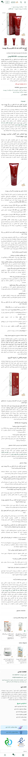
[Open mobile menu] (25, 2)
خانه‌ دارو (24, 687)
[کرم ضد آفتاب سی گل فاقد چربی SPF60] (8, 627)
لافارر (22, 95)
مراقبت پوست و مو (18, 7)
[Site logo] (14, 2)
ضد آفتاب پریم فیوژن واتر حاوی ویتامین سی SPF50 (21, 635)
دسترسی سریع (22, 703)
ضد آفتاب (10, 9)
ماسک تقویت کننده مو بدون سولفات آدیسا (9, 660)
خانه (26, 7)
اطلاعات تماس (22, 672)
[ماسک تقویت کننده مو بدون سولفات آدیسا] (8, 652)
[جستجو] (20, 2)
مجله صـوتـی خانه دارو (12, 732)
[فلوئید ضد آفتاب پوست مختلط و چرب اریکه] (20, 652)
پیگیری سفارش (7, 2)
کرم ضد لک (15, 90)
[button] (25, 24)
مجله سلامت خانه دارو (11, 727)
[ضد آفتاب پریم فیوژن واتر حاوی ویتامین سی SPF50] (20, 627)
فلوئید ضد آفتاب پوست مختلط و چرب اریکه (21, 660)
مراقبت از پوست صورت (21, 9)
